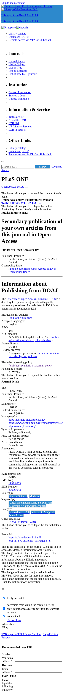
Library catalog (17, 33)
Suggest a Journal (18, 95)
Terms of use (14, 620)
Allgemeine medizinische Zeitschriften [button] (30, 502)
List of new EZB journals (23, 73)
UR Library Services (20, 126)
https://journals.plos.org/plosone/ (27, 419)
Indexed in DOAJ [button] (19, 512)
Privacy (5, 637)
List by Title (15, 67)
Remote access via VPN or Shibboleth (30, 39)
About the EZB (17, 120)
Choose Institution (19, 98)
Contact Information (20, 92)
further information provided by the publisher (34, 339)
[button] (27, 199)
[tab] (32, 199)
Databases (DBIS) (19, 36)
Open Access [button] (8, 186)
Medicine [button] (35, 496)
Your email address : (8, 659)
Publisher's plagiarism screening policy (30, 365)
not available (14, 616)
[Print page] (8, 27)
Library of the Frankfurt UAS (19, 15)
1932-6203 (15, 483)
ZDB (33, 521)
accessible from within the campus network (31, 604)
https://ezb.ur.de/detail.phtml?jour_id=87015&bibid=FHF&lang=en (30, 539)
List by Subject (17, 64)
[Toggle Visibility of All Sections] (26, 187)
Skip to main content (13, 2)
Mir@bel (23, 521)
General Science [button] (18, 496)
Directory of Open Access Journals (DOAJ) (31, 298)
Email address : (7, 670)
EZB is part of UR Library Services (21, 634)
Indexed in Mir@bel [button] (43, 512)
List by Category (18, 70)
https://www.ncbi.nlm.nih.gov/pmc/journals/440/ (36, 422)
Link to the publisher (20, 317)
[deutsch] (22, 27)
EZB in (17, 129)
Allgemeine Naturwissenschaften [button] (27, 505)
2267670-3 (15, 489)
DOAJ (13, 521)
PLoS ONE (14, 179)
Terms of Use (16, 116)
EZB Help (14, 123)
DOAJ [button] (20, 186)
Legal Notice (50, 634)
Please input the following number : (7, 685)
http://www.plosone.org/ (22, 426)
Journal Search (17, 61)
